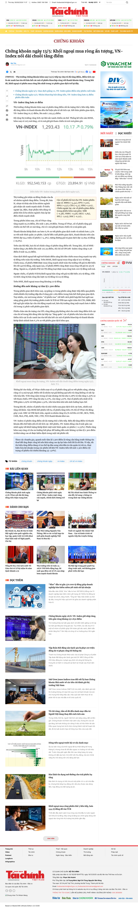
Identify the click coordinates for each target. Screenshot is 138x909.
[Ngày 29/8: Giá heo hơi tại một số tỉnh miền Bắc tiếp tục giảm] (106, 227)
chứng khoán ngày (44, 461)
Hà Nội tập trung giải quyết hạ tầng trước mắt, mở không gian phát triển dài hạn (81, 568)
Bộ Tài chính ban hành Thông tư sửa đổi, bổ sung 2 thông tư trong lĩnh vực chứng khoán (82, 495)
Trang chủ (9, 849)
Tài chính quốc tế (126, 31)
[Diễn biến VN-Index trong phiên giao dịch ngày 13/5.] (55, 188)
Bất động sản (98, 31)
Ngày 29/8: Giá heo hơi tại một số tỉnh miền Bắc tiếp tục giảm (123, 226)
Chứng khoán (48, 31)
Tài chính (19, 31)
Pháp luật (114, 31)
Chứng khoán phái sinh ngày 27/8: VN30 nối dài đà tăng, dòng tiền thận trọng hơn (17, 495)
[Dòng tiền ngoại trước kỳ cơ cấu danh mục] (25, 755)
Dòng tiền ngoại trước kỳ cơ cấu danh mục (68, 743)
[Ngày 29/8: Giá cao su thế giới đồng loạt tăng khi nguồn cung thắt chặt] (106, 214)
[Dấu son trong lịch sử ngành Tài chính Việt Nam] (106, 143)
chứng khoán (26, 461)
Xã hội (107, 31)
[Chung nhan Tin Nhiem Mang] (16, 895)
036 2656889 (117, 892)
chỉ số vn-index (76, 461)
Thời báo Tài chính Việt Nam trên (62, 72)
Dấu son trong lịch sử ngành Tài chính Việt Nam (123, 142)
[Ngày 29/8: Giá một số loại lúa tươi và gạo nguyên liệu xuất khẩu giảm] (106, 201)
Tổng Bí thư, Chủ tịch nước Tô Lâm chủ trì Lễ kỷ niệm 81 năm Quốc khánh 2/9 (18, 568)
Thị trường (88, 31)
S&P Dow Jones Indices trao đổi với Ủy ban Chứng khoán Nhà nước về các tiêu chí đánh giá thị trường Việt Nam (72, 682)
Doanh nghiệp (77, 31)
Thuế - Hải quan (36, 31)
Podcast (8, 855)
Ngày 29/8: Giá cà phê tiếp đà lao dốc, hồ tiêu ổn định (123, 238)
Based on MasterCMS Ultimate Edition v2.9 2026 (22, 906)
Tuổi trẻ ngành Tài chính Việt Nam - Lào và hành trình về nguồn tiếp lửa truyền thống (81, 533)
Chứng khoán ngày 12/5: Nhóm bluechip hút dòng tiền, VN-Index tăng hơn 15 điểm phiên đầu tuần (54, 96)
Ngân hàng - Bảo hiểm (63, 31)
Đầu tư (26, 31)
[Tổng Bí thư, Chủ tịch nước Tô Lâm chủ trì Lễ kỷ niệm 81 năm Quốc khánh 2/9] (19, 554)
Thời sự (11, 31)
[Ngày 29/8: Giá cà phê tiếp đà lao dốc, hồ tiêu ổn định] (106, 239)
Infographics (10, 861)
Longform (9, 858)
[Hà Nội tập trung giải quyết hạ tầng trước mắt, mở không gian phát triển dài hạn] (82, 554)
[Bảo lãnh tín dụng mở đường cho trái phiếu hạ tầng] (25, 786)
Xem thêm (50, 838)
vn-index (61, 461)
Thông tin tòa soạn (61, 892)
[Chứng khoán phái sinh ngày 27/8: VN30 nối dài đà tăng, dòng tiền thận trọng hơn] (19, 481)
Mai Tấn (13, 63)
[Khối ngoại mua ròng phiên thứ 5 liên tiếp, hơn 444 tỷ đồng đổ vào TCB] (25, 818)
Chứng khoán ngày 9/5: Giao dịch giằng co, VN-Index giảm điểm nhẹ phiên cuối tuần (55, 91)
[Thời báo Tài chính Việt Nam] (69, 11)
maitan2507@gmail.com (18, 64)
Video (7, 852)
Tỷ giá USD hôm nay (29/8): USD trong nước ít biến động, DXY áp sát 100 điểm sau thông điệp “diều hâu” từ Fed (123, 174)
